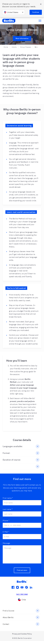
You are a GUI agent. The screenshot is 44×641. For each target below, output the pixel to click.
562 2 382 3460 (22, 594)
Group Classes (25, 47)
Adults (14, 47)
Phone (6, 520)
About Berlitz (8, 617)
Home (6, 47)
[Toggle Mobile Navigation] (40, 20)
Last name (8, 509)
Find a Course (8, 611)
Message (6, 543)
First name (8, 498)
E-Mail (6, 532)
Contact (6, 624)
